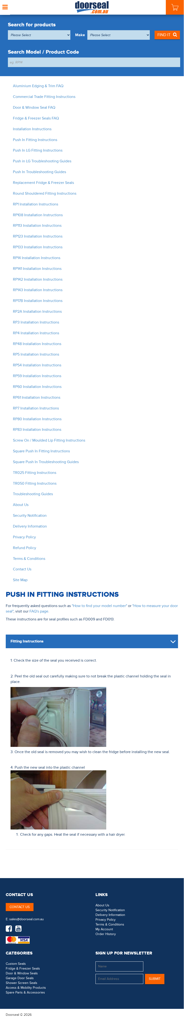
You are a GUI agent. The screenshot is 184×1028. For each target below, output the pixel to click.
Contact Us (22, 569)
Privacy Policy (24, 537)
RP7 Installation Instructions (36, 408)
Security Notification (30, 515)
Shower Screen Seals (21, 983)
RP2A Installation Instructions (37, 311)
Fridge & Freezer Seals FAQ (36, 118)
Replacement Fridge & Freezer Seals (43, 182)
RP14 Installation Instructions (36, 258)
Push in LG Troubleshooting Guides (42, 161)
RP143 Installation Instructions (37, 290)
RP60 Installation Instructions (37, 386)
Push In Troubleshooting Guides (39, 172)
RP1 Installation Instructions (35, 204)
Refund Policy (24, 547)
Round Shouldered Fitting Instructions (44, 193)
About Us (20, 504)
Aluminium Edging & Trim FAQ (38, 86)
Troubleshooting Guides (33, 494)
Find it (164, 34)
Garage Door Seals (20, 978)
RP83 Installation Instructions (37, 429)
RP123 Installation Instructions (37, 236)
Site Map (20, 580)
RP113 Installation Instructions (37, 225)
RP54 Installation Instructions (37, 365)
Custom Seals (16, 964)
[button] (168, 1015)
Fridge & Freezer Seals (23, 968)
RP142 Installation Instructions (37, 279)
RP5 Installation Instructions (36, 354)
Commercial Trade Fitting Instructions (44, 96)
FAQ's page (38, 611)
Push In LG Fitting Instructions (37, 150)
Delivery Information (30, 526)
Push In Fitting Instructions (35, 139)
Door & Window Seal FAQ (34, 107)
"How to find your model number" (99, 605)
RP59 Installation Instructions (37, 376)
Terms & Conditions (29, 558)
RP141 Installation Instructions (37, 268)
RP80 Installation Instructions (37, 419)
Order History (105, 934)
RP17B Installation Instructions (37, 300)
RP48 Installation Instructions (37, 343)
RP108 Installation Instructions (38, 215)
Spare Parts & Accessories (25, 992)
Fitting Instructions (27, 641)
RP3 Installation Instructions (36, 322)
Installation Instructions (32, 129)
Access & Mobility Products (26, 988)
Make (80, 35)
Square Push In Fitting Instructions (41, 451)
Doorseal (12, 1015)
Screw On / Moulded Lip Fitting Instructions (49, 440)
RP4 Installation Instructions (36, 333)
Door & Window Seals (22, 973)
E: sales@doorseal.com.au (25, 919)
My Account (104, 929)
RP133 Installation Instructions (37, 247)
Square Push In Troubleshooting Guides (46, 462)
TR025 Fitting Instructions (34, 472)
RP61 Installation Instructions (36, 397)
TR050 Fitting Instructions (34, 483)
